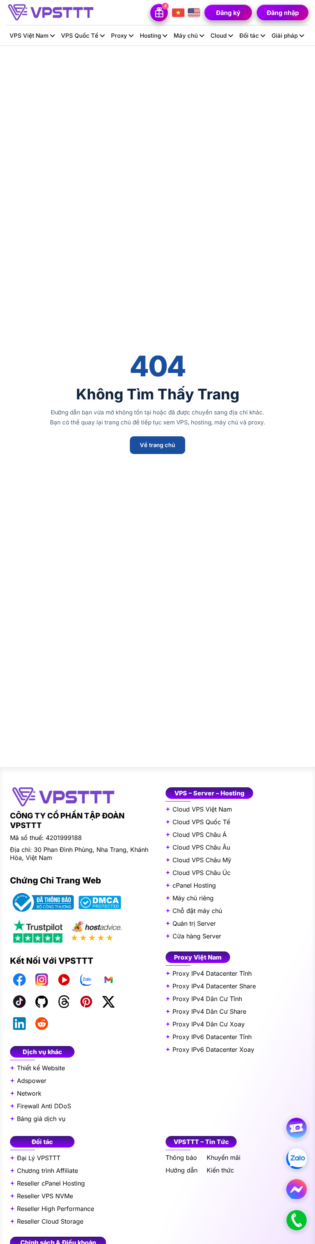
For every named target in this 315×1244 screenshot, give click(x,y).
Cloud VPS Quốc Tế (201, 822)
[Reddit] (41, 1023)
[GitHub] (41, 1002)
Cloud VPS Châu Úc (201, 872)
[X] (108, 1002)
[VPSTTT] (50, 12)
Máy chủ (186, 35)
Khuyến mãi (223, 1157)
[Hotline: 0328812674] (296, 1220)
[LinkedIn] (19, 1023)
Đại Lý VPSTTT (38, 1158)
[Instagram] (41, 980)
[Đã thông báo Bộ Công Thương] (42, 902)
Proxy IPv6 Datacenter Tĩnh (212, 1037)
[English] (194, 12)
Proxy (119, 35)
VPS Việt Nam (29, 35)
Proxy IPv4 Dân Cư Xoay (208, 1024)
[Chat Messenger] (296, 1189)
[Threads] (64, 1002)
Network (29, 1093)
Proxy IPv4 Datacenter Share (214, 986)
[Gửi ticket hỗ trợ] (296, 1128)
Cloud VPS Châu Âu (201, 847)
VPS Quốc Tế (79, 35)
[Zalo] (86, 980)
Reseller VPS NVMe (45, 1196)
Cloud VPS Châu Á (199, 834)
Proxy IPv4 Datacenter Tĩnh (212, 973)
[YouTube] (64, 980)
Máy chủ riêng (193, 898)
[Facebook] (19, 980)
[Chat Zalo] (296, 1158)
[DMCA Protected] (99, 903)
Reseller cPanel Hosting (51, 1183)
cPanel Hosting (194, 885)
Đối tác (249, 35)
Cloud (219, 35)
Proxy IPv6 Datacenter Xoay (213, 1049)
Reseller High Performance (55, 1208)
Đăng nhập (283, 13)
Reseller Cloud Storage (50, 1221)
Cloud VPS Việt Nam (202, 809)
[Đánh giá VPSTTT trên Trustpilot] (38, 930)
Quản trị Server (194, 923)
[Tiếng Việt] (178, 12)
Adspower (31, 1080)
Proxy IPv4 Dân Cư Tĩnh (207, 999)
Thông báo (181, 1157)
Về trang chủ (157, 445)
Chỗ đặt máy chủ (197, 911)
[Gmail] (108, 980)
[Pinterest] (86, 1002)
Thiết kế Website (41, 1068)
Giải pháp (285, 35)
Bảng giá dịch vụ (41, 1119)
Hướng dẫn (181, 1170)
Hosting (150, 35)
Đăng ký (228, 13)
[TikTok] (19, 1002)
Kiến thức (220, 1170)
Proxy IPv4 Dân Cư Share (209, 1011)
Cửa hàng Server (196, 936)
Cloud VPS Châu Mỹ (201, 860)
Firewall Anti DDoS (44, 1106)
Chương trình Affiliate (47, 1170)
